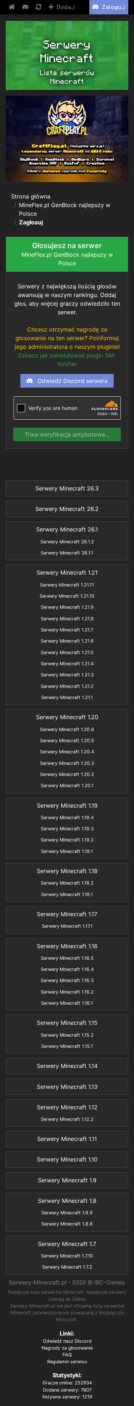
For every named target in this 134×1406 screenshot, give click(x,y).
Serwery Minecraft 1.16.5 (67, 958)
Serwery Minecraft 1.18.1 (67, 894)
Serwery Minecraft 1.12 (67, 1107)
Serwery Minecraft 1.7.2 (67, 1267)
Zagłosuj (31, 222)
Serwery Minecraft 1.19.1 (67, 851)
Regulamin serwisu (67, 1361)
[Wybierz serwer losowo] (39, 7)
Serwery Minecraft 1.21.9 (67, 607)
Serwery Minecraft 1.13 (67, 1086)
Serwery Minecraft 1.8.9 (67, 1212)
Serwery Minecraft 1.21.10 (67, 596)
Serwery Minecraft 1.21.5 (67, 652)
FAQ (67, 1354)
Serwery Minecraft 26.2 (67, 508)
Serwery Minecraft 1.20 (67, 717)
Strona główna (30, 196)
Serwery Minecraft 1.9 (67, 1180)
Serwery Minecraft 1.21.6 (67, 641)
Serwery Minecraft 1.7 (67, 1243)
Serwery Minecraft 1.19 (67, 805)
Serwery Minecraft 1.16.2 (67, 992)
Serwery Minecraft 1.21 (67, 572)
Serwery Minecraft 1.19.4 (67, 817)
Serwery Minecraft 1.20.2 (67, 774)
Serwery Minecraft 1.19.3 (67, 828)
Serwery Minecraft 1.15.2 (67, 1035)
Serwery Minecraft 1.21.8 (67, 618)
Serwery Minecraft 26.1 (67, 529)
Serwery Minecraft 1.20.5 (67, 740)
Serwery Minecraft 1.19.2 (67, 840)
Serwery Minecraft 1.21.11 (67, 585)
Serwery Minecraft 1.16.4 (67, 969)
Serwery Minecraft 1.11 (67, 1138)
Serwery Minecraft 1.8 (67, 1200)
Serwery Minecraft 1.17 (67, 914)
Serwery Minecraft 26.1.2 (67, 541)
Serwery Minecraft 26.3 (67, 488)
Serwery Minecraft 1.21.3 (67, 674)
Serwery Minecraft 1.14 (67, 1065)
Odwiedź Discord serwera (72, 380)
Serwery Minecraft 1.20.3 (67, 763)
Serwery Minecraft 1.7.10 (67, 1256)
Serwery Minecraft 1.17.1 (67, 926)
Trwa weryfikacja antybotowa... (67, 434)
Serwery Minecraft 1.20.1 (67, 785)
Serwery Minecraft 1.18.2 (67, 883)
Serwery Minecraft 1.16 (67, 946)
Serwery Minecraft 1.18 (67, 871)
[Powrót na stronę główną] (12, 7)
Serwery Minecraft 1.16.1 (67, 1003)
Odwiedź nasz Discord (67, 1341)
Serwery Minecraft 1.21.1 (67, 697)
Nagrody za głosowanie (67, 1348)
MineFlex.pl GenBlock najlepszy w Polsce (64, 209)
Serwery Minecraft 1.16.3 (67, 980)
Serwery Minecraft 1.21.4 (67, 663)
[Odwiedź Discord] (26, 7)
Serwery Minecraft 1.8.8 (67, 1224)
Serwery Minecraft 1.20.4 (67, 751)
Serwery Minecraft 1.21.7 (67, 630)
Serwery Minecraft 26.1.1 (67, 553)
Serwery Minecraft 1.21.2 (67, 686)
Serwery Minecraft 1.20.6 (67, 729)
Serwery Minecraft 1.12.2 (67, 1119)
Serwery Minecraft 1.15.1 (67, 1046)
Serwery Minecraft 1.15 (67, 1022)
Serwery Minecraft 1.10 (67, 1159)
